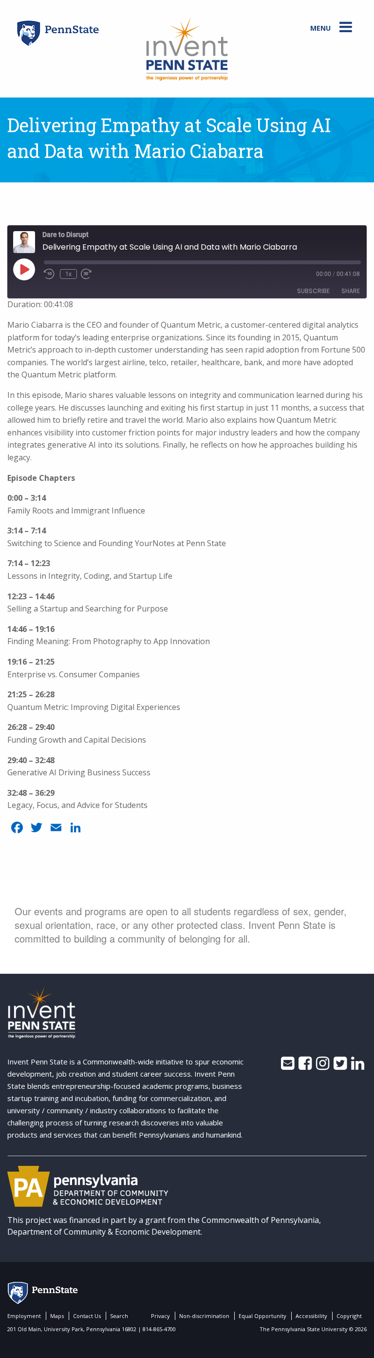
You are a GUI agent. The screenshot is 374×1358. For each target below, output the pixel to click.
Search (119, 1315)
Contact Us (87, 1315)
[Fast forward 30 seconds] (93, 274)
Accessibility (311, 1315)
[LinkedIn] (357, 1066)
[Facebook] (305, 1066)
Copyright (349, 1315)
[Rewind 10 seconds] (50, 274)
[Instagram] (322, 1066)
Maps (57, 1315)
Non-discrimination (204, 1315)
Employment (24, 1315)
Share (350, 291)
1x (68, 274)
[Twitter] (340, 1066)
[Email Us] (287, 1066)
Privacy (160, 1315)
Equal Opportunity (262, 1315)
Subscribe (313, 291)
